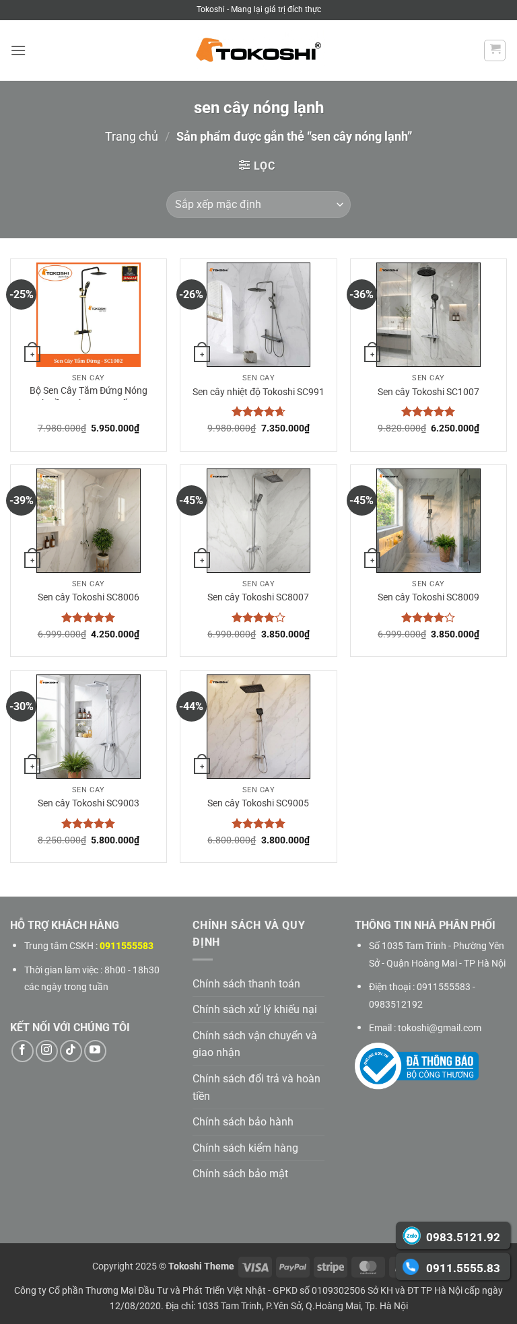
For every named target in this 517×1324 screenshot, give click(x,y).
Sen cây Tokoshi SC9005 (258, 803)
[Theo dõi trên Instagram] (47, 1051)
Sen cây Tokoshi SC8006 (88, 597)
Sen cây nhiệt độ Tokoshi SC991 (258, 392)
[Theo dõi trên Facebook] (22, 1051)
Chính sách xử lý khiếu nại (255, 1009)
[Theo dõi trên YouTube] (95, 1051)
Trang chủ (131, 136)
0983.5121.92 (463, 1237)
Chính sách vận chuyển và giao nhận (255, 1044)
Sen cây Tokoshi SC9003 (88, 803)
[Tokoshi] (258, 50)
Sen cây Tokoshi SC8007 (258, 597)
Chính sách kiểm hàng (245, 1148)
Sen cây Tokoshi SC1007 (428, 392)
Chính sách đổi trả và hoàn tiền (256, 1087)
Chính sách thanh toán (246, 983)
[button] (18, 50)
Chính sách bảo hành (243, 1121)
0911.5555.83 (463, 1268)
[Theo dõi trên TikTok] (71, 1051)
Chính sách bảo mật (240, 1173)
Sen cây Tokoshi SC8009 (428, 597)
